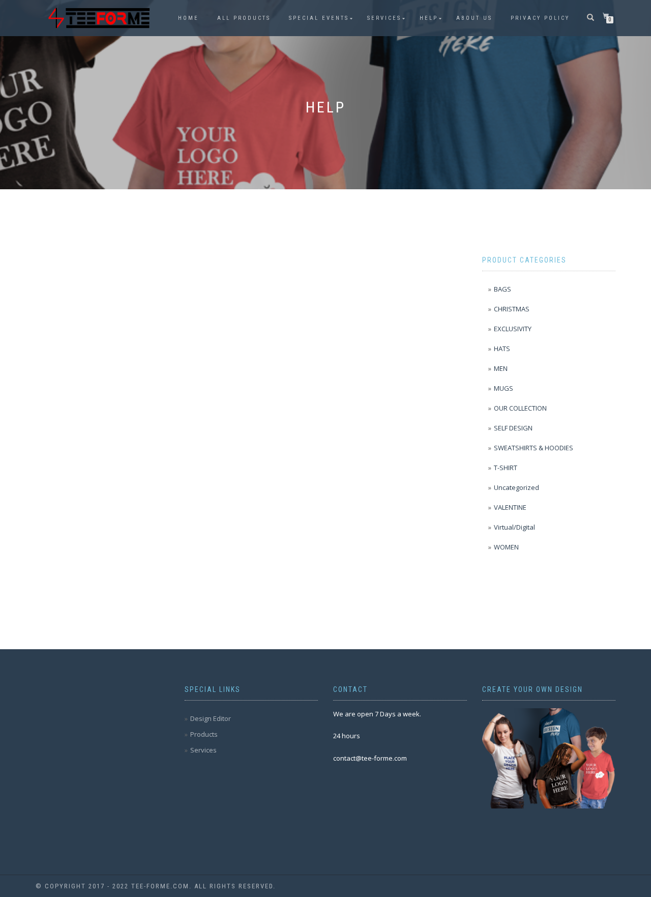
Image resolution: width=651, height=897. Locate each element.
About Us (474, 18)
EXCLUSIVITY (512, 328)
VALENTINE (510, 507)
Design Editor (210, 718)
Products (204, 734)
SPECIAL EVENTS (319, 18)
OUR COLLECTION (520, 408)
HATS (502, 348)
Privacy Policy (540, 18)
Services (384, 18)
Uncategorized (516, 487)
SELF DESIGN (513, 427)
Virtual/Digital (514, 527)
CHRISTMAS (511, 308)
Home (188, 18)
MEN (501, 368)
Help (429, 18)
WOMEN (506, 547)
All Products (244, 18)
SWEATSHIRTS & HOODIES (533, 447)
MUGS (503, 388)
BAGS (502, 289)
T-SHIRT (505, 467)
